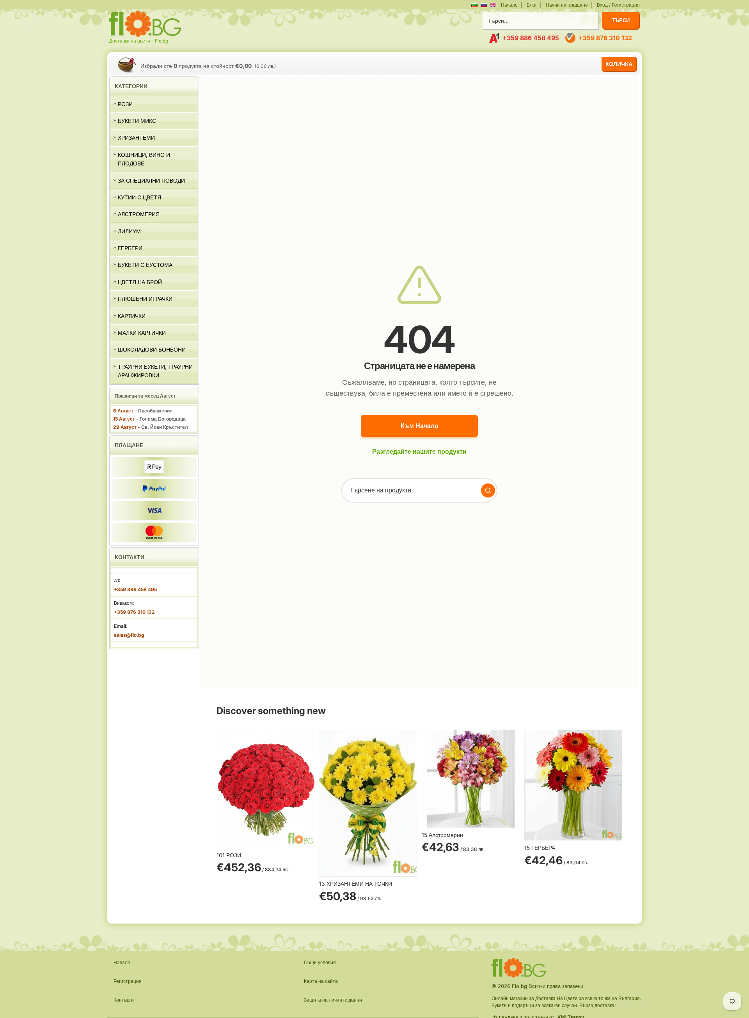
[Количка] (126, 64)
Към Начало (419, 426)
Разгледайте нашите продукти (419, 451)
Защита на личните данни (333, 1000)
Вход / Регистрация (618, 5)
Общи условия (320, 962)
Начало (509, 5)
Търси (621, 20)
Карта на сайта (321, 981)
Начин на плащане (567, 5)
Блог (532, 5)
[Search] (488, 490)
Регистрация (128, 981)
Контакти (124, 1000)
